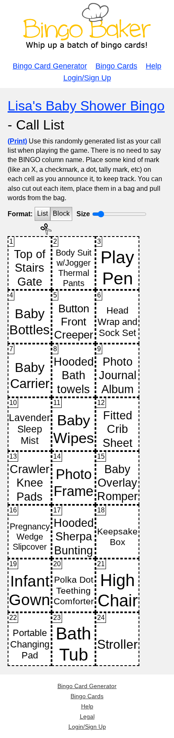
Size (83, 214)
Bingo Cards (116, 66)
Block (61, 213)
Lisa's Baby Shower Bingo (86, 105)
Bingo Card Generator (50, 66)
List (42, 213)
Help (153, 66)
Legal (87, 716)
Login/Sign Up (87, 78)
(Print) (17, 141)
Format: (20, 214)
